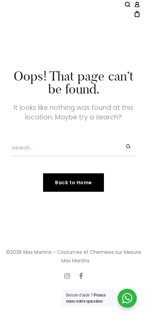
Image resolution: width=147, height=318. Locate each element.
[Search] (129, 146)
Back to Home (73, 182)
